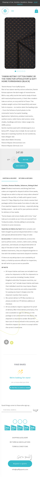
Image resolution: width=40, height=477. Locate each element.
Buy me (25, 159)
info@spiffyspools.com (20, 469)
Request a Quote (20, 464)
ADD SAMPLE (20, 166)
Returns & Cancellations (20, 442)
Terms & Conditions (20, 446)
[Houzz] (25, 421)
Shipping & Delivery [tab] (10, 178)
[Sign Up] (35, 410)
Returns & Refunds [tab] (26, 178)
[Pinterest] (20, 421)
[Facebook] (15, 421)
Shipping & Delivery (20, 438)
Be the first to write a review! (20, 388)
